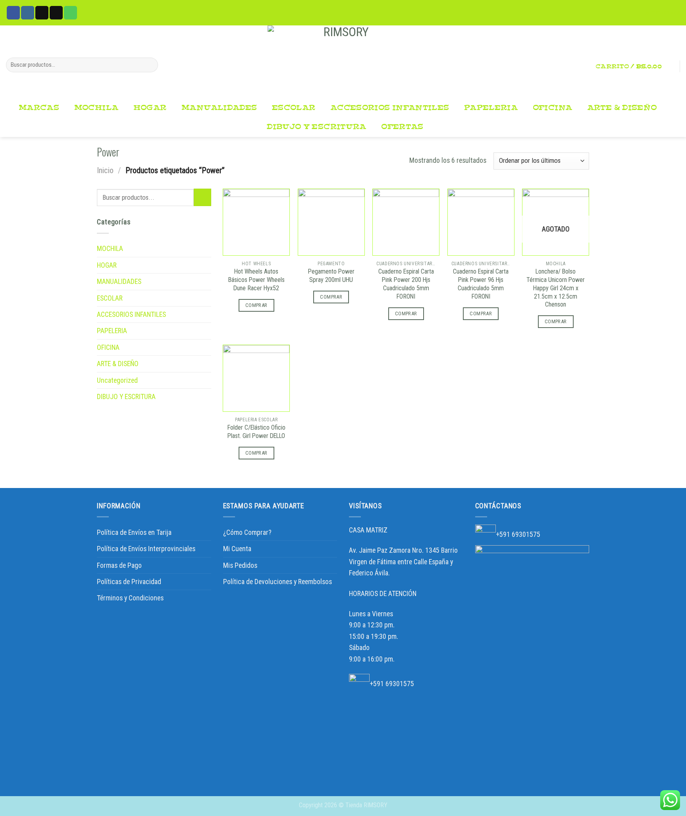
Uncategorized (117, 380)
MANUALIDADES (219, 107)
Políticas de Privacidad (129, 582)
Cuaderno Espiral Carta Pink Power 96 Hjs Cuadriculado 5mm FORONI (481, 284)
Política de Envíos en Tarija (134, 532)
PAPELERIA (491, 107)
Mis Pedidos (240, 565)
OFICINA (552, 107)
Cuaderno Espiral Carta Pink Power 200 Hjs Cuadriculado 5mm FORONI (406, 284)
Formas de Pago (119, 565)
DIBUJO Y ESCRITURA (316, 126)
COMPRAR (256, 305)
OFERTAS (402, 126)
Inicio (105, 170)
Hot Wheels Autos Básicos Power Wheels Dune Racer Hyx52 (256, 280)
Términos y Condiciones (130, 598)
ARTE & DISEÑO (622, 107)
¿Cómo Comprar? (247, 532)
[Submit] (149, 65)
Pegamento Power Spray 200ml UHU (331, 276)
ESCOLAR (294, 107)
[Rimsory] (343, 61)
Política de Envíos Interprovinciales (146, 549)
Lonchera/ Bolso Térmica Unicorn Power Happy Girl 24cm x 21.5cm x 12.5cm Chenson (555, 288)
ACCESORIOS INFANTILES (389, 107)
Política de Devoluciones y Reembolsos (277, 582)
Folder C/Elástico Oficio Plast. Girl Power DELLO (256, 432)
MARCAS (39, 107)
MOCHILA (96, 107)
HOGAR (150, 107)
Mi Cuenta (237, 549)
